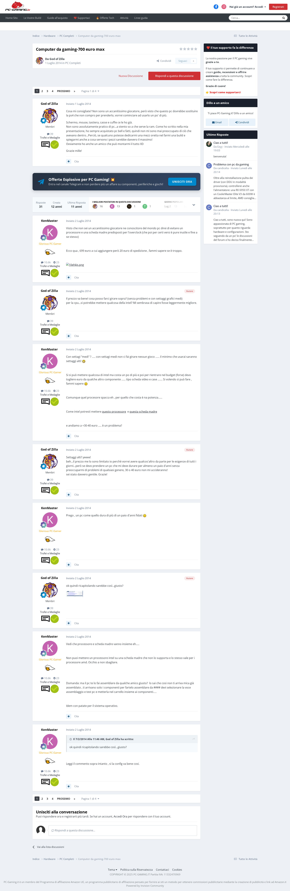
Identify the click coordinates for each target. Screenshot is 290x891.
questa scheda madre (143, 411)
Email (218, 122)
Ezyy (220, 146)
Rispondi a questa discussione (174, 76)
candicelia (223, 168)
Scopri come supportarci (225, 92)
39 (51, 134)
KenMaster (49, 221)
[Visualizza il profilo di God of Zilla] (39, 60)
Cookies (177, 870)
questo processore (114, 411)
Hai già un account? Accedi (246, 6)
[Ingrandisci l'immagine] (75, 264)
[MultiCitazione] (68, 161)
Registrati (278, 6)
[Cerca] (283, 17)
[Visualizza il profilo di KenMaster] (112, 206)
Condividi (165, 60)
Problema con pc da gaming (231, 164)
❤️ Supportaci (82, 17)
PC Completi (73, 63)
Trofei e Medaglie (50, 137)
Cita (76, 161)
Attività (124, 17)
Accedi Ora (120, 816)
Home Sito (12, 17)
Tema (112, 870)
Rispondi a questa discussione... (74, 830)
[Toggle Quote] (70, 739)
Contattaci (162, 870)
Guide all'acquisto (57, 17)
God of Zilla (57, 59)
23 (57, 262)
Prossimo (63, 91)
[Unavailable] (74, 594)
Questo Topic (269, 17)
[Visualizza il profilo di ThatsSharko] (144, 206)
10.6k (47, 262)
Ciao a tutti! (220, 143)
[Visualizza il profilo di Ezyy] (209, 144)
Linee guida (141, 17)
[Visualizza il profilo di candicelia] (209, 166)
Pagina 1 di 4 (89, 91)
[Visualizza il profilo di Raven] (129, 206)
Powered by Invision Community (145, 885)
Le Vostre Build (32, 17)
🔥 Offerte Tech (105, 17)
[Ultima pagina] (74, 91)
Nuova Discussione (131, 76)
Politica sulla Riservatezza (136, 870)
